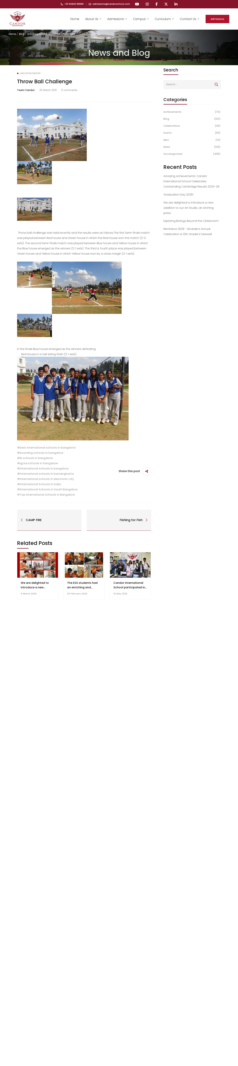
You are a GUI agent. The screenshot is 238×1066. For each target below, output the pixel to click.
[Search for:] (192, 84)
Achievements (191, 112)
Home (12, 34)
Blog (21, 34)
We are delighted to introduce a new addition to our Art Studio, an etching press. (188, 208)
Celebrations (191, 126)
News (191, 147)
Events (191, 133)
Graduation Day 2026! (178, 195)
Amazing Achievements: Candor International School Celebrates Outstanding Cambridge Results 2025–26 (191, 181)
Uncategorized (36, 34)
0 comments (69, 90)
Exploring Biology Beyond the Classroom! (190, 221)
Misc (191, 140)
